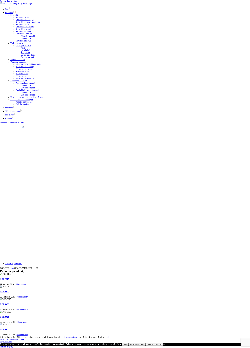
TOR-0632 (4, 329)
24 (108, 337)
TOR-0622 (4, 292)
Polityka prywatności (69, 337)
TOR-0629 (4, 317)
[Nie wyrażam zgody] (164, 344)
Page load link (6, 342)
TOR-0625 (4, 304)
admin (11, 268)
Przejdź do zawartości (9, 1)
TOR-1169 (4, 279)
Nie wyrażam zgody (137, 344)
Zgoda (125, 344)
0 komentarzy (21, 284)
